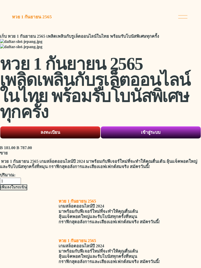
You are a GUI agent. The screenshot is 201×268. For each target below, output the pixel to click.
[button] (13, 187)
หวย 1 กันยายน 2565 (32, 16)
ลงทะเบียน (50, 132)
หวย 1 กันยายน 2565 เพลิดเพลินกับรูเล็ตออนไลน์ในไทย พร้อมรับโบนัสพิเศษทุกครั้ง (83, 36)
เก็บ (3, 36)
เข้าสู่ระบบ (150, 132)
